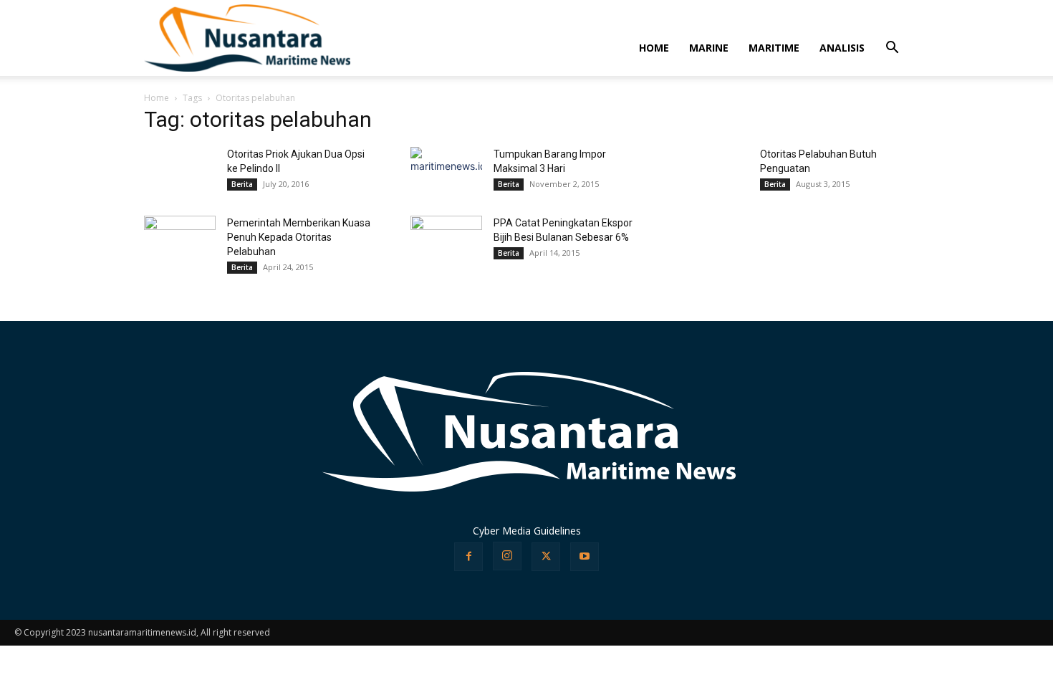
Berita (242, 184)
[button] (892, 49)
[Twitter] (546, 556)
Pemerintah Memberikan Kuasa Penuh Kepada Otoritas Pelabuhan (298, 237)
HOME (654, 47)
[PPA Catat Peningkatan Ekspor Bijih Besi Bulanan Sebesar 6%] (446, 234)
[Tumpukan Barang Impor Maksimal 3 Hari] (446, 170)
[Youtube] (584, 556)
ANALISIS (842, 47)
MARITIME (774, 47)
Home (156, 98)
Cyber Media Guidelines (527, 530)
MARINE (709, 47)
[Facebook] (468, 556)
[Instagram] (507, 556)
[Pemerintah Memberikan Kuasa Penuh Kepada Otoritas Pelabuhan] (180, 229)
